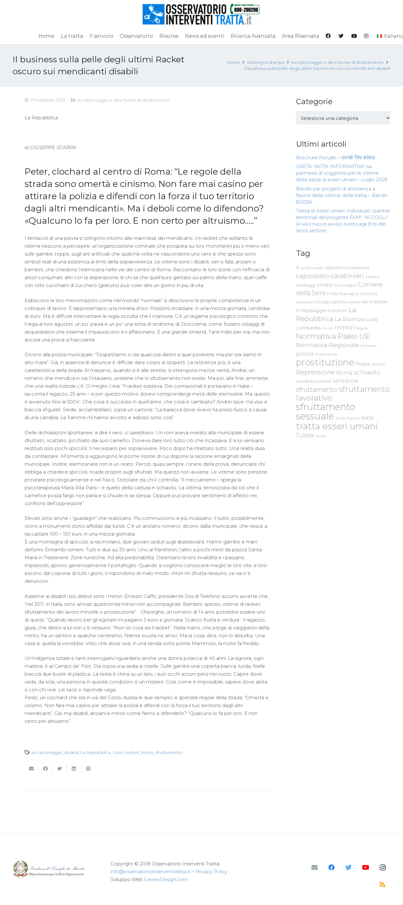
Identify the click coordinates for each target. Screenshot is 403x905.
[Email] (314, 867)
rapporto (378, 364)
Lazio (117, 752)
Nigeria (362, 328)
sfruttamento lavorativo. (342, 393)
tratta (367, 418)
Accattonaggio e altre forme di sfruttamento (123, 100)
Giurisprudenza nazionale (341, 301)
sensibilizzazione (313, 381)
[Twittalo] (60, 768)
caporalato (312, 276)
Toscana (353, 418)
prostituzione (325, 362)
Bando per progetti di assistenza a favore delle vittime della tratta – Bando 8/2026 (342, 195)
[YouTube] (365, 867)
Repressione (315, 372)
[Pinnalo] (88, 768)
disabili (71, 752)
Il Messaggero (313, 310)
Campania (358, 267)
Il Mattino (378, 302)
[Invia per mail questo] (32, 768)
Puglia (362, 364)
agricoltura (336, 267)
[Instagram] (382, 867)
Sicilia (340, 418)
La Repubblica (95, 752)
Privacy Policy (211, 871)
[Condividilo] (46, 768)
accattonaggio (46, 752)
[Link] (202, 14)
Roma (146, 752)
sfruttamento (169, 752)
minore (327, 328)
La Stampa (350, 319)
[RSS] (382, 884)
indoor (339, 310)
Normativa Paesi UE (333, 336)
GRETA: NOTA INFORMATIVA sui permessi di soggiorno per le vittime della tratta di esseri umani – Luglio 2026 (341, 173)
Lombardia (308, 328)
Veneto (321, 436)
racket (132, 752)
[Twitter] (348, 867)
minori (345, 327)
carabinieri (347, 276)
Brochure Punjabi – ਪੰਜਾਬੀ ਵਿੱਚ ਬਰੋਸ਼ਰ (335, 157)
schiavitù (367, 372)
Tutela (305, 435)
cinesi (325, 284)
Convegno (345, 285)
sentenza (345, 380)
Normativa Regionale (327, 345)
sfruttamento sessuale (325, 411)
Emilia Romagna (342, 293)
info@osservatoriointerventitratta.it (150, 871)
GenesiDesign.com (166, 879)
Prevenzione (326, 354)
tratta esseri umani (337, 426)
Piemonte (368, 346)
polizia (305, 354)
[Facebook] (331, 867)
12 (297, 267)
